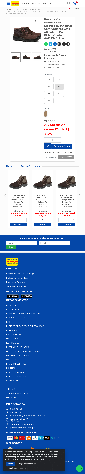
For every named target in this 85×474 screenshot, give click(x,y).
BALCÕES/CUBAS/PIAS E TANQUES (23, 313)
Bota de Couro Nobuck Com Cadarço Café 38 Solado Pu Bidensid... (18, 199)
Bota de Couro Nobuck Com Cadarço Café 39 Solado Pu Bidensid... (42, 199)
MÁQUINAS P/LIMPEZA (17, 355)
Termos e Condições (16, 286)
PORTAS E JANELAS (16, 376)
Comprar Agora (62, 146)
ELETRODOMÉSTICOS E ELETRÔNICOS (25, 326)
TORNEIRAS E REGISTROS (19, 393)
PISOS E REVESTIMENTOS (19, 372)
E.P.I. (8, 322)
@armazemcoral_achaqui (22, 424)
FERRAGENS (12, 330)
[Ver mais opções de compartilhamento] (68, 44)
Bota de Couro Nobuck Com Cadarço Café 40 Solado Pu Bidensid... (66, 199)
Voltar (75, 9)
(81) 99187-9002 (17, 412)
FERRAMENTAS (13, 334)
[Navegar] (5, 195)
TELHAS (10, 385)
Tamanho (49, 74)
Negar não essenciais (27, 464)
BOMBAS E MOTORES (17, 318)
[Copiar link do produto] (64, 44)
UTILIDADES (12, 397)
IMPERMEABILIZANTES (17, 347)
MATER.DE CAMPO (15, 359)
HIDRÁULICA (12, 339)
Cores (47, 109)
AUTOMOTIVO (13, 309)
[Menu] (8, 3)
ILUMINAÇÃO (12, 343)
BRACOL (53, 52)
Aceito (10, 464)
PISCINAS (10, 368)
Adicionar (19, 224)
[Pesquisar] (69, 3)
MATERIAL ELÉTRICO (16, 364)
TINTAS (11, 389)
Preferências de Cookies (16, 468)
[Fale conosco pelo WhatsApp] (79, 468)
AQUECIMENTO (14, 305)
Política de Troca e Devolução (21, 274)
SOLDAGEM (12, 380)
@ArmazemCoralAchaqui (22, 427)
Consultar (67, 157)
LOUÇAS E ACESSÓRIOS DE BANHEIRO (25, 351)
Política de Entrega (15, 282)
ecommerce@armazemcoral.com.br (27, 415)
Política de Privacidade (17, 278)
